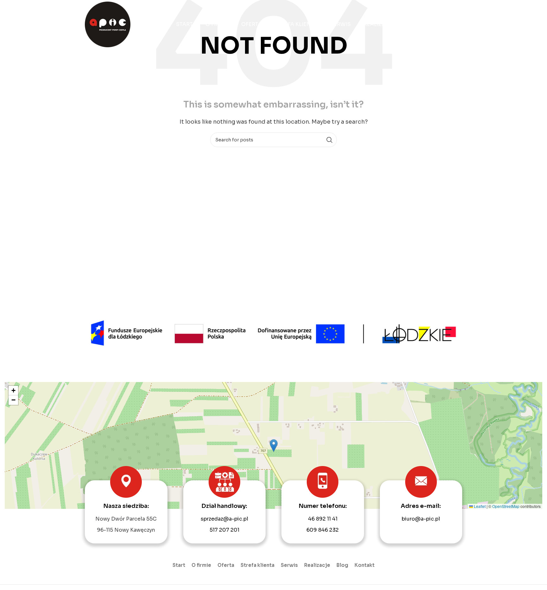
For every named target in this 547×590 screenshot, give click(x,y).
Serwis (289, 565)
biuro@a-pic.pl (421, 518)
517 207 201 (224, 530)
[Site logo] (107, 24)
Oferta (225, 565)
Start (179, 565)
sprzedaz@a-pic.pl (224, 518)
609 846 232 (322, 530)
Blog (342, 565)
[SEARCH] (329, 140)
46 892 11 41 (322, 518)
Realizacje (317, 565)
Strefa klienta (257, 565)
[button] (274, 445)
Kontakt (364, 565)
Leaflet (479, 506)
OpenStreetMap (505, 506)
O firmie (201, 565)
